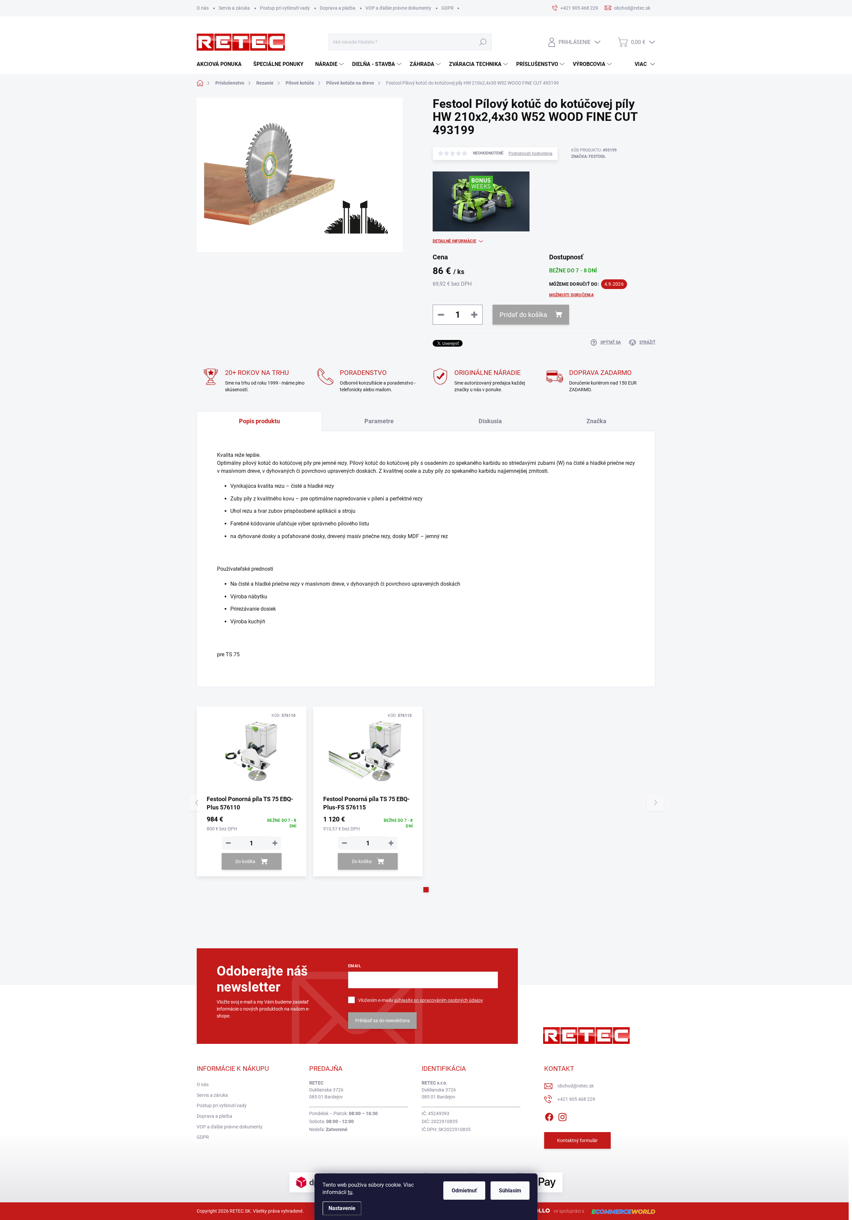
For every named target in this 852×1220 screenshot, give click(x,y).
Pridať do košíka (523, 315)
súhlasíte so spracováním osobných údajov (438, 1000)
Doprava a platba (337, 8)
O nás (203, 8)
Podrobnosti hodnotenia (530, 153)
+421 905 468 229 (576, 1099)
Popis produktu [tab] (259, 421)
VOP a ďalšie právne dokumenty (398, 8)
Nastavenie (341, 1208)
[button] (426, 889)
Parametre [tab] (379, 421)
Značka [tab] (596, 421)
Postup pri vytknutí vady (285, 8)
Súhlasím (510, 1190)
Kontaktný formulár (577, 1140)
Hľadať (483, 42)
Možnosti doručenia (571, 295)
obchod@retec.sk (575, 1085)
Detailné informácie (454, 241)
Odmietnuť (464, 1190)
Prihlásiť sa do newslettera (382, 1020)
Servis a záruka (234, 8)
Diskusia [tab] (490, 421)
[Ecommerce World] (621, 1211)
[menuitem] (222, 64)
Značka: (588, 156)
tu (350, 1192)
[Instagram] (562, 1116)
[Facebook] (549, 1116)
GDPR (447, 8)
